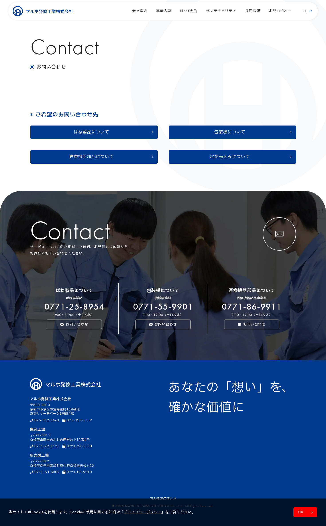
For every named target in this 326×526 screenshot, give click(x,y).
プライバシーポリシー (142, 512)
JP (310, 11)
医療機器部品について (91, 157)
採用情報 (252, 11)
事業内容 (163, 11)
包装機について (229, 132)
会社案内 (139, 11)
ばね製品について (91, 132)
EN (304, 11)
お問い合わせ (280, 11)
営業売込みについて (230, 157)
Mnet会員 (188, 11)
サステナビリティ (221, 11)
